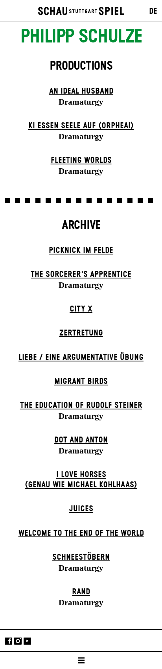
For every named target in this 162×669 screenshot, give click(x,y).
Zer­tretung (81, 333)
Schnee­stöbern (81, 557)
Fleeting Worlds (81, 160)
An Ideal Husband (81, 91)
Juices (81, 509)
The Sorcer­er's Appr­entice (81, 274)
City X (81, 309)
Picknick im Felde (81, 250)
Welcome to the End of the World (81, 533)
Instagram (18, 641)
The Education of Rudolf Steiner (81, 405)
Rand (81, 592)
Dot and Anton (81, 440)
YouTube (27, 641)
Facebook (8, 641)
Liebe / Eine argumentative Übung (81, 357)
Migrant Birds (81, 381)
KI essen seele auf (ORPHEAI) (81, 126)
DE (153, 11)
